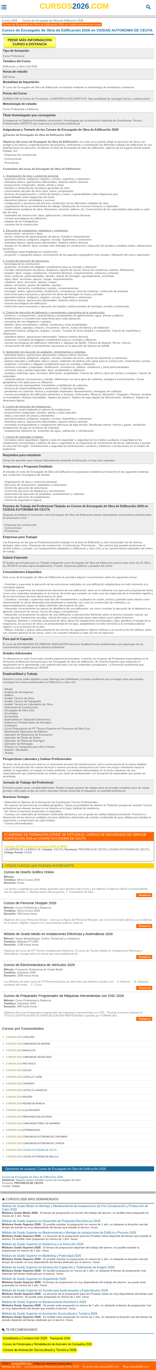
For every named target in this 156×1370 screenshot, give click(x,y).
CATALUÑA (20, 1037)
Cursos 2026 (9, 20)
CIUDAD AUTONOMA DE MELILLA (32, 1156)
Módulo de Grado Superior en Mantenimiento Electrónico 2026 (44, 1302)
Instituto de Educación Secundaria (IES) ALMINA (35, 846)
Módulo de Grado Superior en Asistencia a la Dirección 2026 (43, 1244)
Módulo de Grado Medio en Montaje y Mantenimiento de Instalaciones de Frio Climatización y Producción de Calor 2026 (75, 1207)
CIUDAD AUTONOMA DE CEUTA (31, 1150)
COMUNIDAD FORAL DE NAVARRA (33, 1123)
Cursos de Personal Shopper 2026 (30, 903)
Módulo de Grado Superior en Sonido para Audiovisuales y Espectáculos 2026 (55, 1290)
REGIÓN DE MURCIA (25, 1103)
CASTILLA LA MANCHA (26, 1090)
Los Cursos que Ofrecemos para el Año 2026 (52, 1366)
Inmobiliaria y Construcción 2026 (25, 1338)
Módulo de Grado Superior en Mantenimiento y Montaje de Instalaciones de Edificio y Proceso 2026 (69, 1232)
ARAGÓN (19, 1097)
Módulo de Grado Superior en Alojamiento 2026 (34, 1278)
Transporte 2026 (60, 1338)
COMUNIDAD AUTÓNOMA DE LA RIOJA (35, 1143)
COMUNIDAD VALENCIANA (29, 1057)
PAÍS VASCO (21, 1063)
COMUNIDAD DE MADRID (28, 1043)
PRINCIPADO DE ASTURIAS (29, 1116)
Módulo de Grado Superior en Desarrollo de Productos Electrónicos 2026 (51, 1221)
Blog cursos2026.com (136, 1366)
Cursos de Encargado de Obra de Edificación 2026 (53, 20)
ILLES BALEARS (23, 1110)
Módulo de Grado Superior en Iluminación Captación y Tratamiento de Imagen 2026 (58, 1267)
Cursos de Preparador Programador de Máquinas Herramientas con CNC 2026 (64, 996)
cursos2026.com (21, 1363)
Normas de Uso (11, 1366)
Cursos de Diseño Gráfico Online (29, 872)
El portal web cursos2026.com (101, 1366)
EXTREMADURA (23, 1130)
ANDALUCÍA (21, 1050)
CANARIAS (20, 1083)
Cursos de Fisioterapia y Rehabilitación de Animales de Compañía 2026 (47, 1344)
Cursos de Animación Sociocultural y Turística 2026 (39, 1350)
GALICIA (18, 1070)
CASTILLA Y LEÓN (24, 1077)
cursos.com (74, 6)
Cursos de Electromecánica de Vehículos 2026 (39, 965)
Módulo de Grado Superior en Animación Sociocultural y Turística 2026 (49, 1313)
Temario (143, 895)
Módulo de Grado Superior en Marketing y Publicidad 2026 (41, 1255)
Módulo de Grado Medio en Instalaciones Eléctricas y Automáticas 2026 (58, 934)
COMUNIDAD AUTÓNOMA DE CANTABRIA (36, 1136)
